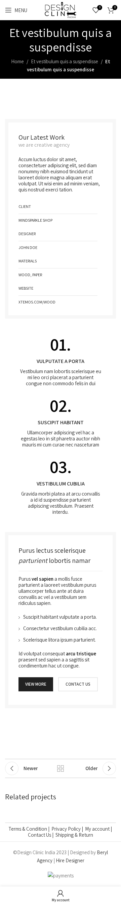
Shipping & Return (74, 835)
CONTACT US (78, 684)
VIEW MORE (35, 684)
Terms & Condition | (29, 829)
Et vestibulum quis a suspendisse (64, 61)
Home (17, 61)
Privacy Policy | (68, 829)
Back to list (60, 768)
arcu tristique (81, 653)
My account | (99, 829)
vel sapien (42, 579)
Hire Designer (70, 860)
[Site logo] (60, 9)
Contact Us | (41, 835)
